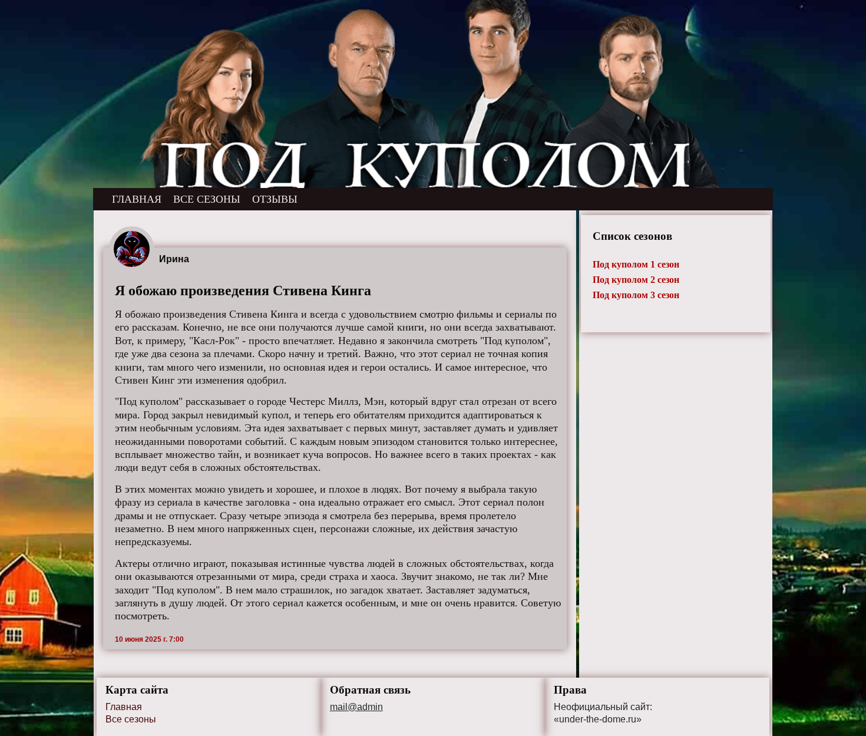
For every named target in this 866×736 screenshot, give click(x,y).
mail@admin (356, 707)
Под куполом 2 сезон (636, 280)
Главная (123, 707)
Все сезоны (130, 719)
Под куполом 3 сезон (636, 295)
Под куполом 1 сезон (636, 264)
